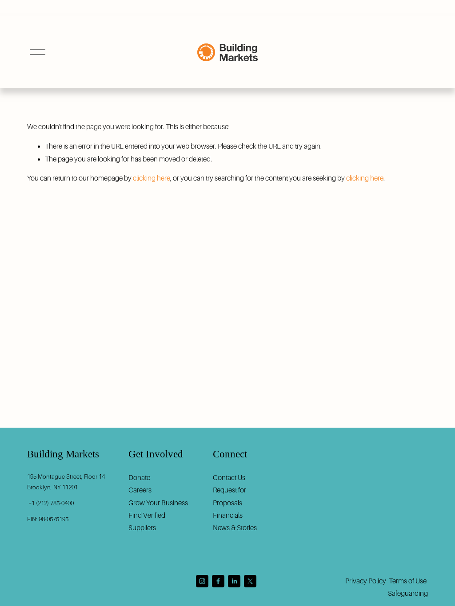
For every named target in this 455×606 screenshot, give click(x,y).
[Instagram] (202, 581)
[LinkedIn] (234, 581)
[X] (250, 581)
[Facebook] (218, 581)
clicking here (151, 178)
